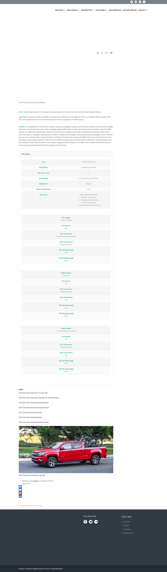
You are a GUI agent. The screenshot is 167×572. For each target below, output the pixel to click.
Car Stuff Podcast (129, 10)
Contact (141, 10)
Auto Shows (100, 10)
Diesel (28, 505)
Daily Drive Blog (115, 10)
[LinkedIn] (66, 496)
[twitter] (90, 522)
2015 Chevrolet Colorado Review (30, 417)
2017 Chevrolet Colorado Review (30, 412)
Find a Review (72, 10)
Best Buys (59, 10)
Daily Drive (126, 522)
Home (21, 32)
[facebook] (85, 522)
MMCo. (61, 569)
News (26, 32)
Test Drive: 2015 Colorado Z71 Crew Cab (33, 393)
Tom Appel (34, 481)
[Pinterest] (66, 493)
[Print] (98, 53)
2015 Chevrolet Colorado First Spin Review (34, 408)
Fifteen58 (54, 569)
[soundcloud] (96, 522)
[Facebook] (66, 486)
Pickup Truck (38, 505)
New (31, 505)
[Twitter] (66, 489)
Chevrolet (22, 505)
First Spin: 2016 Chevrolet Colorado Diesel (33, 403)
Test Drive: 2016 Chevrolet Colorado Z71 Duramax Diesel (39, 398)
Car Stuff (126, 525)
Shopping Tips (86, 10)
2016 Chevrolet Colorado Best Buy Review (34, 422)
